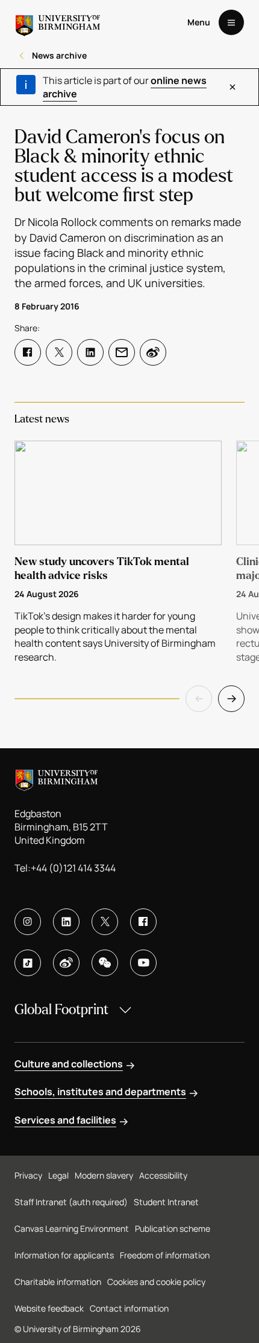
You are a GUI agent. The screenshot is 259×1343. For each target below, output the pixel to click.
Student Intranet (166, 1202)
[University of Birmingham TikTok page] (27, 963)
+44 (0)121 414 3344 (73, 868)
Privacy (28, 1175)
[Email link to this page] (121, 352)
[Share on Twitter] (59, 352)
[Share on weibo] (153, 352)
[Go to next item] (231, 698)
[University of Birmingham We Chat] (105, 963)
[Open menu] (231, 22)
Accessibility (163, 1175)
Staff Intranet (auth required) (71, 1202)
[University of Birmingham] (57, 22)
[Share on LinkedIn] (90, 352)
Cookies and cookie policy (156, 1281)
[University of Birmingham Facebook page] (143, 921)
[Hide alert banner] (232, 87)
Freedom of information (165, 1255)
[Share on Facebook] (27, 352)
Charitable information (57, 1281)
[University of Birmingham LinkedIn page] (66, 921)
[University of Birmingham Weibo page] (66, 963)
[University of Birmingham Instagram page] (27, 921)
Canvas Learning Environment (71, 1228)
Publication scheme (172, 1228)
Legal (58, 1175)
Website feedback (49, 1308)
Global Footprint (61, 1009)
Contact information (129, 1308)
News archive (59, 55)
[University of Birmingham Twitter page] (105, 921)
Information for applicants (64, 1255)
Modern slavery (104, 1175)
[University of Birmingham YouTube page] (143, 963)
